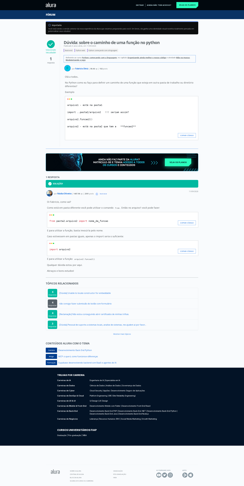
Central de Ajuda (77, 474)
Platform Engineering (98, 396)
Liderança (94, 419)
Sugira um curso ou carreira (81, 481)
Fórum (50, 14)
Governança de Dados (131, 385)
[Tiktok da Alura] (176, 475)
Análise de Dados (113, 385)
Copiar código (187, 135)
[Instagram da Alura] (170, 475)
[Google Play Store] (184, 475)
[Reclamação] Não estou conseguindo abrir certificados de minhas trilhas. (94, 314)
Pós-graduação (74, 435)
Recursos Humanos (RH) (109, 419)
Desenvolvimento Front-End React (136, 406)
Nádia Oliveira (64, 193)
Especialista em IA (112, 380)
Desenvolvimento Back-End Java (103, 414)
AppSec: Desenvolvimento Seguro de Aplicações (124, 391)
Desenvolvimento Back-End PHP (103, 411)
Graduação (61, 435)
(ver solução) (51, 52)
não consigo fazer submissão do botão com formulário (85, 303)
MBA (85, 435)
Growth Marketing (149, 419)
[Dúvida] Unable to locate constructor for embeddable (85, 293)
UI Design (94, 401)
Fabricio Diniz (82, 68)
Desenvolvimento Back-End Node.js (134, 414)
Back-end (68, 50)
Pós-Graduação (119, 474)
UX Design (103, 401)
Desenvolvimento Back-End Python (75, 350)
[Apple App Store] (190, 475)
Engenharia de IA (97, 380)
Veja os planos (187, 5)
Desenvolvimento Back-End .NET (132, 411)
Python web (80, 50)
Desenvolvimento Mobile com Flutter (105, 406)
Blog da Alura (75, 477)
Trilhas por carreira (71, 375)
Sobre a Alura (75, 471)
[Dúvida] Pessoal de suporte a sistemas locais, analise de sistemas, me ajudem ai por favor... (102, 324)
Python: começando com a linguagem (103, 50)
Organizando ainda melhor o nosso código (146, 57)
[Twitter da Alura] (164, 475)
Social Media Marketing (131, 419)
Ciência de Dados (97, 385)
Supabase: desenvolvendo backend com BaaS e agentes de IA (87, 362)
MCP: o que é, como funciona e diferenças (78, 356)
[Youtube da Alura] (158, 475)
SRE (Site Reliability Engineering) (122, 396)
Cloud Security (96, 391)
